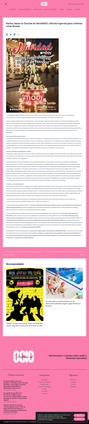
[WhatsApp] (18, 34)
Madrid (58, 308)
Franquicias (50, 29)
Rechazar (79, 419)
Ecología (44, 393)
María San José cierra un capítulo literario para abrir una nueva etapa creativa (66, 252)
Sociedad (44, 391)
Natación (62, 308)
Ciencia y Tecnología (44, 386)
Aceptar (79, 415)
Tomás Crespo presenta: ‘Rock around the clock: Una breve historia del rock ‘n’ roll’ (24, 324)
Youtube (73, 382)
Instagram (73, 386)
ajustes (51, 419)
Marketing (66, 29)
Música (29, 328)
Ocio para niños (10, 31)
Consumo (34, 29)
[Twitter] (11, 34)
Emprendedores (42, 29)
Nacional (72, 29)
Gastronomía (58, 29)
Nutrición (79, 29)
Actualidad (44, 379)
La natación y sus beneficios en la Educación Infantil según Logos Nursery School (63, 303)
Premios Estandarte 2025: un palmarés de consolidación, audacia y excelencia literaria (23, 252)
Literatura (24, 328)
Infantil (54, 308)
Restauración (20, 31)
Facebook (73, 379)
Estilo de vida (44, 384)
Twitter (73, 384)
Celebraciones (26, 29)
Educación (48, 308)
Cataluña (8, 328)
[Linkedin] (14, 34)
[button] (6, 4)
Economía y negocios (44, 382)
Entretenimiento (16, 328)
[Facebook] (7, 34)
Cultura (44, 389)
